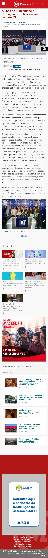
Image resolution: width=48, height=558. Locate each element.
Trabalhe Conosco (24, 544)
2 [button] (25, 236)
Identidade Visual (24, 542)
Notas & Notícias (9, 367)
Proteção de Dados (24, 539)
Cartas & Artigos (9, 372)
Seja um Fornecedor (24, 546)
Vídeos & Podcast (24, 367)
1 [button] (22, 236)
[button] (44, 219)
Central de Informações (24, 537)
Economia (17, 66)
